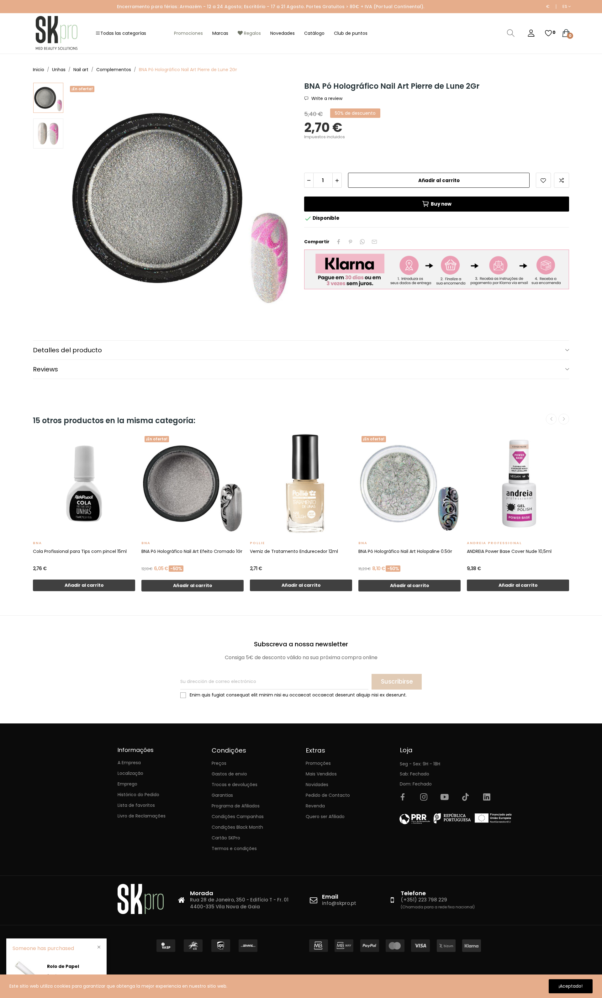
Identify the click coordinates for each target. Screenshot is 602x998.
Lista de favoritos (136, 805)
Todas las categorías (123, 33)
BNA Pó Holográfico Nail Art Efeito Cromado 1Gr (191, 551)
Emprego (127, 784)
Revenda (315, 806)
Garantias (222, 795)
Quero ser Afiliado (325, 816)
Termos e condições (234, 848)
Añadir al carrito (439, 180)
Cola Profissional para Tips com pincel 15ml (80, 551)
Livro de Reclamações (142, 816)
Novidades (317, 784)
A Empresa (129, 762)
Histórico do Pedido (138, 794)
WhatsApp (362, 241)
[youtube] (444, 797)
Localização (130, 773)
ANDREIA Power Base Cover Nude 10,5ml (509, 551)
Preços (219, 763)
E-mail (374, 241)
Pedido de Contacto (328, 795)
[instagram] (423, 797)
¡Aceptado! (571, 986)
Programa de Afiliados (236, 806)
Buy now (441, 204)
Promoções (318, 763)
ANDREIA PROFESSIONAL (494, 543)
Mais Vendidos (321, 774)
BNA (37, 543)
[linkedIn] (486, 797)
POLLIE (257, 543)
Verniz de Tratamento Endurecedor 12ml (294, 551)
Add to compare (561, 180)
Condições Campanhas (238, 816)
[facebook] (402, 797)
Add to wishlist (543, 180)
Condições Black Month (237, 827)
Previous (81, 198)
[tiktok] (465, 797)
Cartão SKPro (226, 838)
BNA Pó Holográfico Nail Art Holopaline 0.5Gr (405, 551)
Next (283, 198)
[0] (548, 33)
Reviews (45, 369)
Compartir (339, 241)
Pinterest (350, 241)
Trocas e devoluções (234, 784)
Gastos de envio (229, 774)
